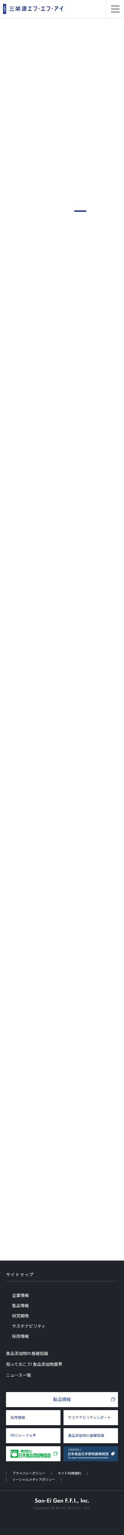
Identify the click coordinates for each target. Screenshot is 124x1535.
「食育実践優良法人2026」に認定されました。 (57, 1006)
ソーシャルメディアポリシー (33, 1480)
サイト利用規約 (69, 1473)
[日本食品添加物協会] (33, 1453)
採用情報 (20, 1336)
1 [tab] (80, 211)
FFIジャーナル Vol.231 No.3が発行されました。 (58, 952)
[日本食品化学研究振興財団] (91, 1453)
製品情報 (63, 244)
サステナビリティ (28, 1326)
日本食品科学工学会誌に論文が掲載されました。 (59, 925)
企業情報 (20, 1295)
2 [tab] (94, 211)
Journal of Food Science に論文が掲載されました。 (61, 979)
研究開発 (20, 1316)
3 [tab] (108, 211)
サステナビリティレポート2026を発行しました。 (59, 899)
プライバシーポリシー (28, 1473)
